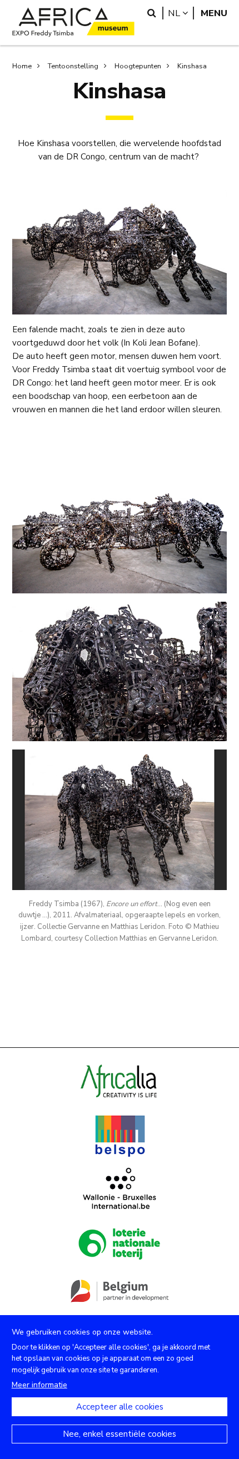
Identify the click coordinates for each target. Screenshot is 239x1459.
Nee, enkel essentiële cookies (119, 1434)
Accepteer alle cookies (119, 1406)
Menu (214, 13)
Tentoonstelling (73, 66)
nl (181, 13)
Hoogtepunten (137, 66)
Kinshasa (192, 66)
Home (22, 66)
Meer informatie (39, 1385)
